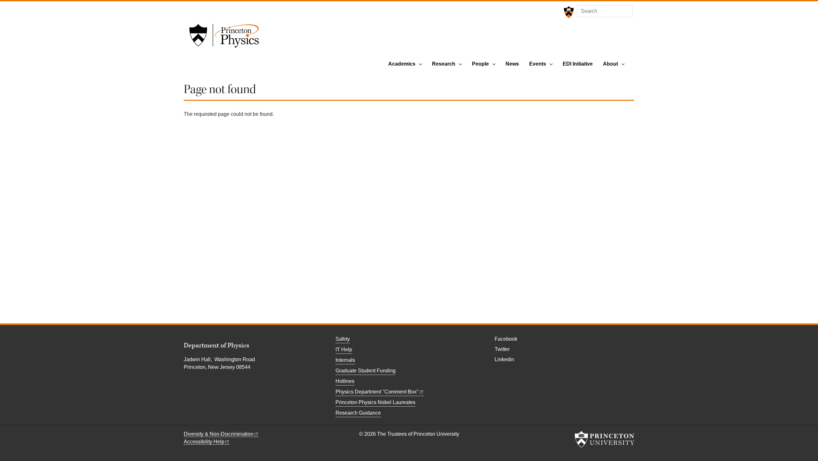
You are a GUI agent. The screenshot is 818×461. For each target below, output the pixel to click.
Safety (343, 339)
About (610, 64)
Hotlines (345, 381)
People (480, 64)
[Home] (224, 37)
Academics (401, 64)
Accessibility (204, 441)
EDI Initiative (578, 64)
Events (537, 64)
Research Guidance (358, 413)
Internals (345, 360)
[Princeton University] (568, 12)
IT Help (344, 349)
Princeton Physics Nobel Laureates (375, 402)
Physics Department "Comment (377, 391)
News (512, 64)
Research (443, 64)
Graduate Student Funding (366, 370)
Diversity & (218, 434)
